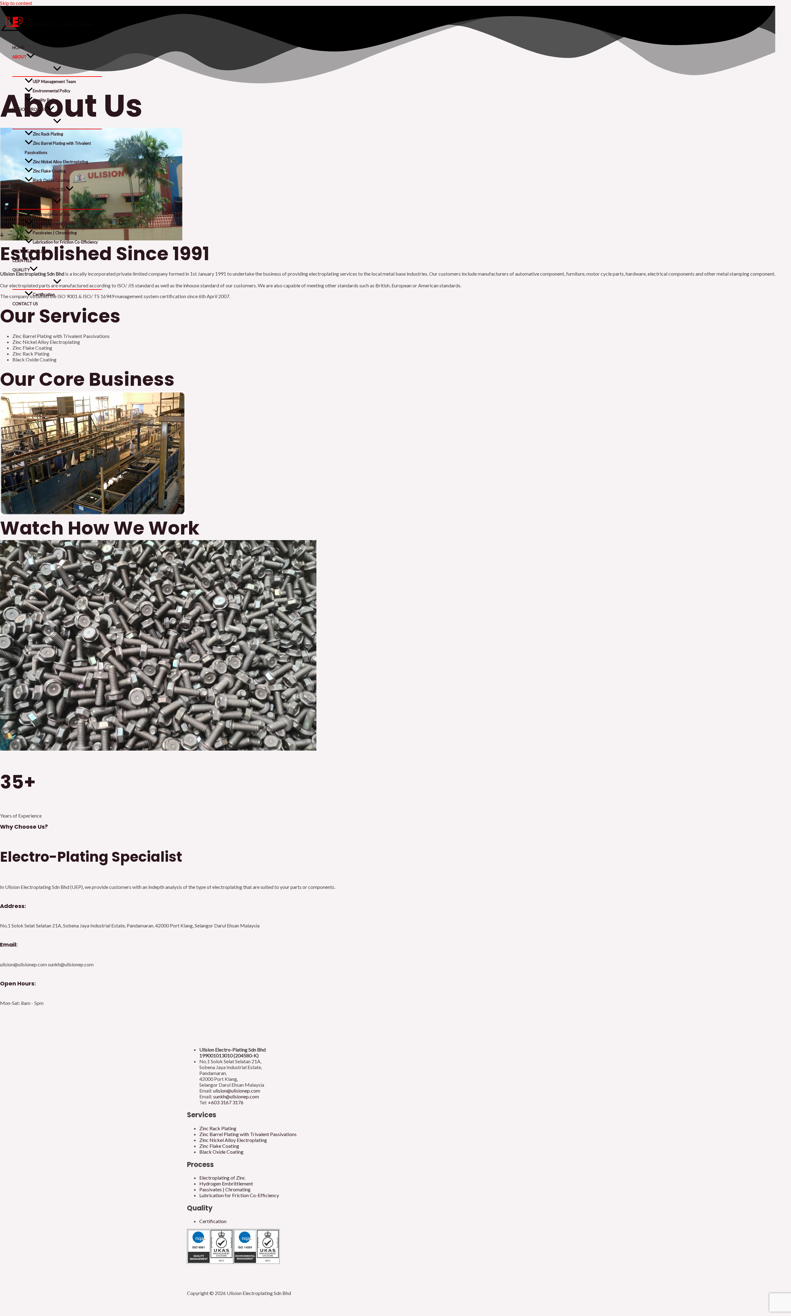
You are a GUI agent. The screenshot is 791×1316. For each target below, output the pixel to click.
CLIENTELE (22, 260)
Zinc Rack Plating (48, 133)
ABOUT (19, 56)
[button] (31, 56)
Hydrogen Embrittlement (55, 223)
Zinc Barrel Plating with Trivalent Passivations (58, 148)
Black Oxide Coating (51, 180)
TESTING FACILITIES (31, 251)
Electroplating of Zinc (52, 214)
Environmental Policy (51, 90)
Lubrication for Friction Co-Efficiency (65, 241)
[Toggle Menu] (57, 68)
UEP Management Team (54, 81)
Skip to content (16, 3)
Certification (44, 294)
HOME (18, 47)
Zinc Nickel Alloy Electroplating (60, 161)
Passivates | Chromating (55, 232)
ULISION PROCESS (29, 109)
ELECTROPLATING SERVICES (39, 189)
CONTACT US (25, 303)
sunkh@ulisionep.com (236, 1096)
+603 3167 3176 (225, 1102)
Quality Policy (45, 100)
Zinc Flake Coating (49, 171)
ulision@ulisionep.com (236, 1090)
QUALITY (21, 269)
